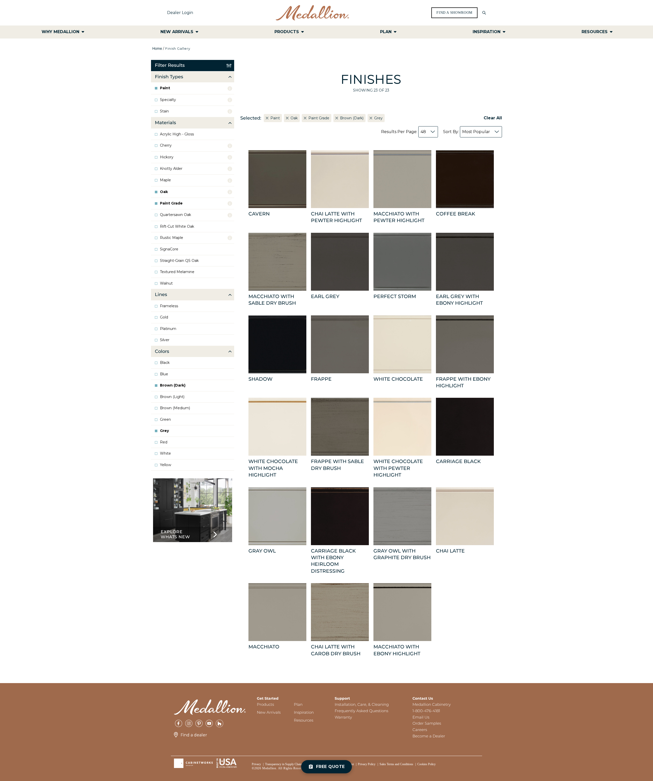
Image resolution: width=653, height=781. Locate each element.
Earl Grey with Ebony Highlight (459, 299)
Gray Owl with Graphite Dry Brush (402, 554)
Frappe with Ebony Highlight (463, 382)
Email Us (420, 717)
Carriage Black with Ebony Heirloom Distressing (333, 561)
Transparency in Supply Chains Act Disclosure (293, 764)
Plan (298, 704)
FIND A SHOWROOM (454, 13)
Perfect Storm (394, 296)
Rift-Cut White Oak (177, 226)
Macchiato (263, 647)
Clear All (493, 118)
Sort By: (466, 131)
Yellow (165, 465)
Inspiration (304, 712)
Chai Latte (450, 551)
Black (165, 363)
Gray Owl (262, 551)
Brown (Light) (172, 397)
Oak (164, 192)
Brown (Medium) (175, 408)
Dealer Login (180, 12)
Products (265, 704)
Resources (303, 720)
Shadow (260, 379)
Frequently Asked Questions (361, 710)
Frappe (321, 379)
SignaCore (169, 249)
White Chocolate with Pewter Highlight (398, 468)
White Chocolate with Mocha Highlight (273, 468)
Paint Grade (171, 203)
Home (157, 48)
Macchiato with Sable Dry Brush (272, 299)
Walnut (166, 283)
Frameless (169, 306)
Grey (164, 431)
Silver (164, 340)
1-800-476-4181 (426, 710)
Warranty (343, 717)
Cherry (166, 145)
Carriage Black (458, 461)
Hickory (166, 157)
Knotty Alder (171, 169)
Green (165, 419)
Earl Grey (325, 296)
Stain (164, 111)
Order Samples (426, 723)
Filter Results (170, 65)
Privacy (256, 764)
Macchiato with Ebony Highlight (396, 650)
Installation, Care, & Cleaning (362, 704)
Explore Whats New (175, 534)
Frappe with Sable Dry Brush (337, 464)
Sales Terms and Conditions (396, 764)
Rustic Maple (171, 238)
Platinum (168, 329)
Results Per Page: (403, 131)
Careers (419, 729)
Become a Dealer (428, 736)
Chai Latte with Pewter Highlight (336, 217)
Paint (165, 88)
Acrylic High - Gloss (177, 134)
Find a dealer (194, 735)
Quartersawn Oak (175, 215)
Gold (164, 317)
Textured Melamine (177, 272)
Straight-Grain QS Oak (179, 261)
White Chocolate (398, 379)
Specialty (168, 100)
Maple (165, 180)
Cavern (259, 214)
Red (163, 442)
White (165, 453)
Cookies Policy (426, 764)
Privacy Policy (366, 764)
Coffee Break (455, 214)
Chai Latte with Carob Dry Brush (335, 650)
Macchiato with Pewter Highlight (398, 217)
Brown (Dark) (172, 385)
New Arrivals (269, 712)
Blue (164, 374)
